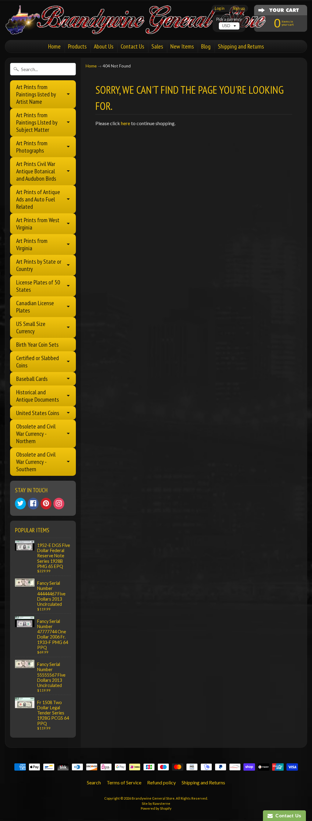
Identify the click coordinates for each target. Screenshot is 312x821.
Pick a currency (229, 19)
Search (94, 782)
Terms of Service (124, 782)
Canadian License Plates (35, 306)
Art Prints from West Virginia (37, 223)
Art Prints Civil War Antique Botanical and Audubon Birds (36, 171)
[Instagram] (58, 503)
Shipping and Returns (241, 46)
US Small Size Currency (30, 327)
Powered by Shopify (156, 808)
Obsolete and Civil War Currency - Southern (35, 461)
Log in (220, 8)
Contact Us (132, 46)
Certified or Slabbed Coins (37, 361)
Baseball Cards (32, 379)
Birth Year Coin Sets (37, 345)
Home (54, 46)
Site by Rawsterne (156, 803)
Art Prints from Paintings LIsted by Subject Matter (37, 122)
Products (77, 46)
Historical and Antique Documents (37, 395)
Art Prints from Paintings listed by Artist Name (36, 94)
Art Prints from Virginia (32, 244)
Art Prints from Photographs (32, 146)
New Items (182, 46)
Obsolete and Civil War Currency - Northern (35, 433)
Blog (206, 46)
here (125, 123)
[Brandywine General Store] (142, 27)
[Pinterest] (46, 503)
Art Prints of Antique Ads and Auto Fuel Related (38, 199)
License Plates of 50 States (38, 286)
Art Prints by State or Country (38, 265)
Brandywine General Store (153, 798)
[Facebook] (33, 503)
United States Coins (37, 413)
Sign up (239, 8)
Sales (157, 46)
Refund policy (161, 782)
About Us (103, 46)
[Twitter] (20, 503)
